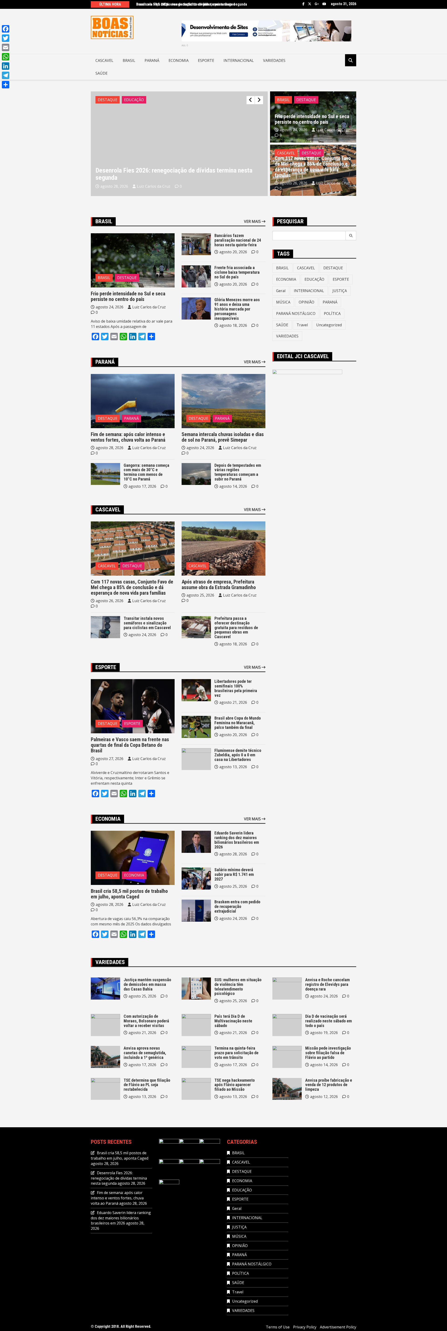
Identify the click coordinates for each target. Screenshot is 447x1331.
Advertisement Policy (338, 1327)
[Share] (5, 84)
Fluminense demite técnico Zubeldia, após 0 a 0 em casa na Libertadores (237, 755)
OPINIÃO (306, 302)
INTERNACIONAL (239, 60)
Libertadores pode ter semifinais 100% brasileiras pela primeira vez (235, 688)
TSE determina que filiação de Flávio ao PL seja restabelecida (147, 1085)
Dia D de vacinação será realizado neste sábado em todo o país (328, 1021)
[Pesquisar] (351, 235)
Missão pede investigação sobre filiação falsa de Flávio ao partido (328, 1053)
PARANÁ (152, 60)
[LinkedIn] (5, 66)
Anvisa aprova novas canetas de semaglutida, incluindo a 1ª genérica (145, 1053)
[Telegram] (5, 75)
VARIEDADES (274, 60)
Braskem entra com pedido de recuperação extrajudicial (237, 906)
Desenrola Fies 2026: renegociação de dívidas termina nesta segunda (173, 174)
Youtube (324, 4)
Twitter (309, 4)
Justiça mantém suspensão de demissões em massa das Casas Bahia (147, 984)
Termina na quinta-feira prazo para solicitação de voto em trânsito (236, 1053)
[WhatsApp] (5, 56)
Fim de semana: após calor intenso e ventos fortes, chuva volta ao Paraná (128, 437)
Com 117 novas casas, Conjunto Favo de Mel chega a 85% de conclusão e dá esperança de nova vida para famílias (313, 166)
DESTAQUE (107, 99)
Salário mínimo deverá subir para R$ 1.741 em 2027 (234, 874)
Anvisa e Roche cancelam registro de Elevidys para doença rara (327, 984)
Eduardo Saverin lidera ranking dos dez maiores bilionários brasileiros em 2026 (236, 840)
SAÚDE (101, 73)
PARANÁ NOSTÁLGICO (295, 313)
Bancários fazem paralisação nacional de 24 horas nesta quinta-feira (237, 240)
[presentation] (251, 100)
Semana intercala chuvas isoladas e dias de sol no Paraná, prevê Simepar (223, 437)
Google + (317, 4)
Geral (280, 290)
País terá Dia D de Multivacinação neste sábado (233, 1021)
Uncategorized (329, 324)
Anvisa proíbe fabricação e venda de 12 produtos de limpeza (328, 1085)
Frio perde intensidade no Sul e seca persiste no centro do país (312, 119)
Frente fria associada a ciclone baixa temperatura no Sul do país (237, 272)
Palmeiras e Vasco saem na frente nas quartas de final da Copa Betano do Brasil (130, 745)
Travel (302, 324)
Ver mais (253, 221)
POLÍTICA (332, 313)
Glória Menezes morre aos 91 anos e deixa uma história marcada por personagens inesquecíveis (237, 308)
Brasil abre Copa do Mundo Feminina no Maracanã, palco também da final (237, 723)
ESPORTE (206, 60)
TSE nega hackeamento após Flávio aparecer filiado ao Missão (234, 1085)
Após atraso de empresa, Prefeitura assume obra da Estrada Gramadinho (219, 584)
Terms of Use (278, 1327)
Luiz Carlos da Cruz (153, 186)
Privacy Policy (304, 1327)
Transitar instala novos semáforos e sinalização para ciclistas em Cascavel (147, 623)
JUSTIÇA (339, 290)
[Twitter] (5, 38)
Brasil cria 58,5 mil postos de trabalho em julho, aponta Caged (185, 4)
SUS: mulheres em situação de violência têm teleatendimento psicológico (237, 986)
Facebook (303, 4)
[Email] (5, 47)
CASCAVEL (104, 60)
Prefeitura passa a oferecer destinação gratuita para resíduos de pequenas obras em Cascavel (236, 627)
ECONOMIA (179, 60)
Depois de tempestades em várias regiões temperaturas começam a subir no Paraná (237, 472)
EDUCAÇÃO (134, 99)
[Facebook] (5, 28)
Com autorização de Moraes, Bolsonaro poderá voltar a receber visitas (146, 1021)
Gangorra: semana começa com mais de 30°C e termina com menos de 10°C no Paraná (146, 472)
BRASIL (129, 60)
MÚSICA (283, 302)
